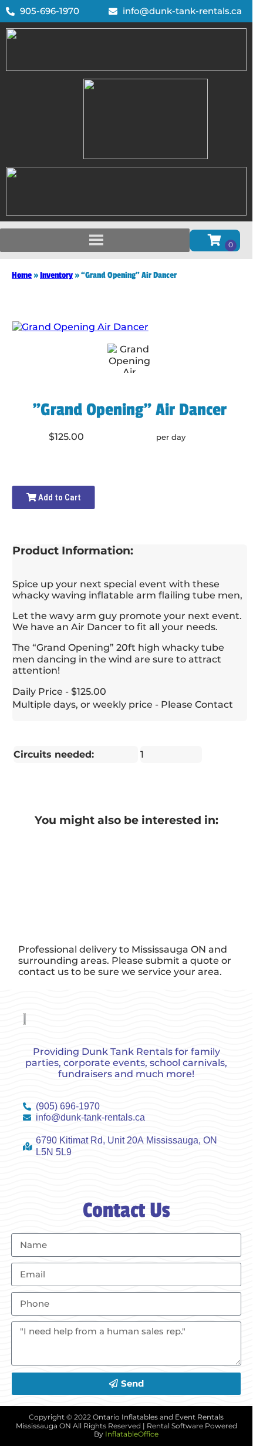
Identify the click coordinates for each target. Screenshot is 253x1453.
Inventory (56, 275)
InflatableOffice (131, 1434)
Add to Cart (58, 497)
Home (22, 275)
